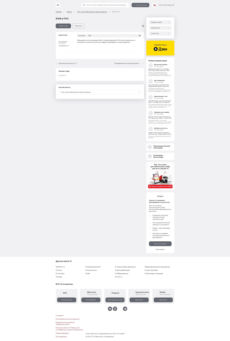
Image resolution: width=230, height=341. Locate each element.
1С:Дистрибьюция (122, 270)
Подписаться (141, 5)
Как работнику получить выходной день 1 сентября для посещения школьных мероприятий (159, 102)
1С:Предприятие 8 (92, 267)
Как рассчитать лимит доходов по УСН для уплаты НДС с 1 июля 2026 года (159, 118)
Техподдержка (61, 336)
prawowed (63, 35)
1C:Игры (59, 277)
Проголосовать (160, 244)
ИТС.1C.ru (118, 277)
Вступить (139, 300)
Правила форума (62, 333)
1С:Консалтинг (91, 270)
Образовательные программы (157, 267)
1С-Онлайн (60, 273)
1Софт (87, 273)
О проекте (60, 315)
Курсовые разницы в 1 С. (68, 63)
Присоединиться (115, 300)
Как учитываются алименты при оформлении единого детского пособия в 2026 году (158, 86)
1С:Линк (59, 270)
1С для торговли (151, 270)
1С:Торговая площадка (154, 273)
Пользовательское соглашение (67, 319)
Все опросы (160, 249)
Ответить (78, 26)
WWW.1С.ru (60, 267)
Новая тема (63, 26)
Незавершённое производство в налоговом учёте (129, 63)
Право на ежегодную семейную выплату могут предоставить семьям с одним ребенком (160, 134)
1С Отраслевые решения (125, 267)
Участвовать (91, 300)
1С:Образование (121, 273)
